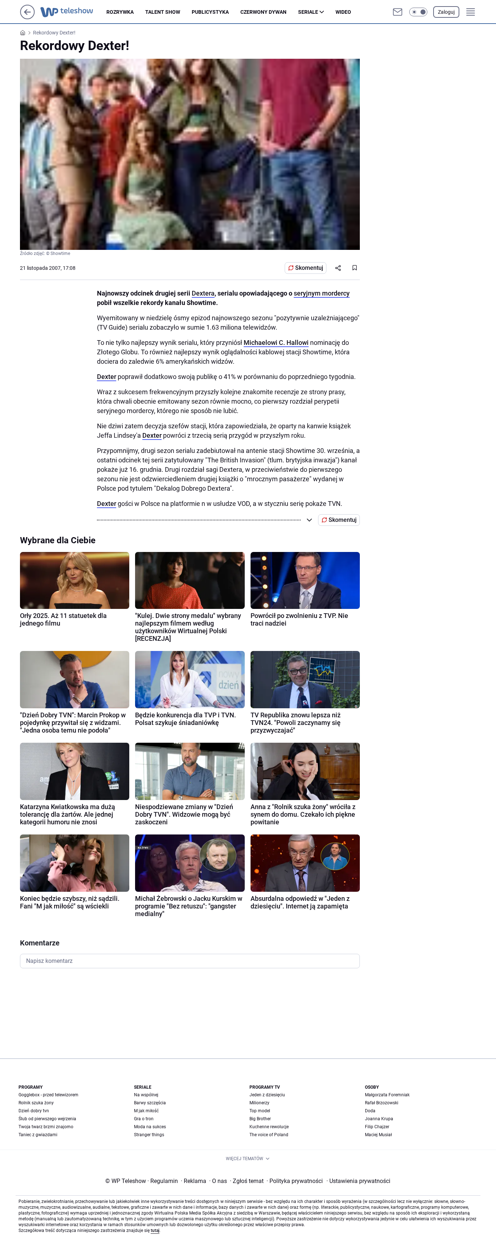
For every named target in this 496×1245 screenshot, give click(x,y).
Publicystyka (210, 12)
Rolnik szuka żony (36, 1102)
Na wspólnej (146, 1094)
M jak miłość (146, 1110)
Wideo (343, 12)
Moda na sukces (150, 1126)
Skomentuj (309, 267)
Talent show (162, 12)
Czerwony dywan (263, 12)
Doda (370, 1110)
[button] (418, 12)
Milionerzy (259, 1102)
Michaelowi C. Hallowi (276, 342)
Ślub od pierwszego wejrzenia (47, 1118)
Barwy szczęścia (150, 1102)
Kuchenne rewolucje (269, 1126)
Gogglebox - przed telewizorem (48, 1094)
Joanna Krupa (379, 1118)
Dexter (106, 376)
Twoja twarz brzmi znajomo (46, 1126)
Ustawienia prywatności (358, 1181)
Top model (259, 1110)
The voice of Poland (268, 1134)
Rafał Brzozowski (381, 1102)
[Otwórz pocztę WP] (397, 12)
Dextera (203, 293)
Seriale (308, 12)
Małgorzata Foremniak (387, 1094)
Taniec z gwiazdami (38, 1134)
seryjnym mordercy (322, 293)
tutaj (155, 1230)
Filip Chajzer (377, 1126)
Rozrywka (120, 12)
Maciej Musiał (378, 1134)
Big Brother (260, 1118)
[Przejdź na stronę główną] (27, 17)
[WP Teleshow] (73, 12)
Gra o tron (144, 1118)
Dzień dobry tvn (34, 1110)
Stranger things (149, 1134)
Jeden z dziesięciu (267, 1094)
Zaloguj (446, 12)
